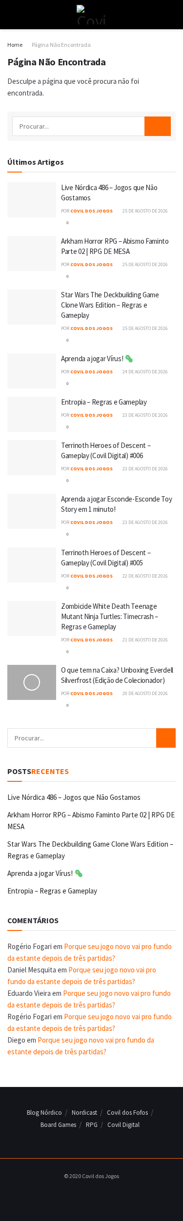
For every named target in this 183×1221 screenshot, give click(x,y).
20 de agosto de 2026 (145, 693)
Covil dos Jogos (91, 211)
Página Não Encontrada (61, 44)
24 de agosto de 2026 (145, 371)
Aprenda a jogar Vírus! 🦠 (97, 358)
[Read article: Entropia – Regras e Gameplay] (31, 414)
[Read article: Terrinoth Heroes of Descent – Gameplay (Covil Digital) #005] (31, 564)
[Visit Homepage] (91, 14)
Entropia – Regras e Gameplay (104, 402)
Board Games (58, 1125)
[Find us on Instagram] (89, 1196)
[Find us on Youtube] (100, 1196)
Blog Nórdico (44, 1112)
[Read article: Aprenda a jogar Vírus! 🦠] (31, 370)
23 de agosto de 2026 (145, 415)
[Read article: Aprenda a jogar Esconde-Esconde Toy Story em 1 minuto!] (31, 511)
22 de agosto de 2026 (145, 576)
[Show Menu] (11, 14)
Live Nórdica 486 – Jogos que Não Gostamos (74, 797)
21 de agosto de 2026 (145, 640)
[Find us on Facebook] (78, 1196)
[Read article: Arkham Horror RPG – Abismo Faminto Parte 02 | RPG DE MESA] (31, 253)
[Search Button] (171, 14)
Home (14, 44)
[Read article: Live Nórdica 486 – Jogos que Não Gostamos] (31, 199)
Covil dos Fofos (127, 1112)
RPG (92, 1125)
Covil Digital (123, 1125)
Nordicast (84, 1112)
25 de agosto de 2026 (145, 211)
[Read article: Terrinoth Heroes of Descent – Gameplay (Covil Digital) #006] (31, 457)
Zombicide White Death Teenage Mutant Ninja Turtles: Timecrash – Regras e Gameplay (109, 616)
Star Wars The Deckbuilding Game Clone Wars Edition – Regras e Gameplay (110, 305)
